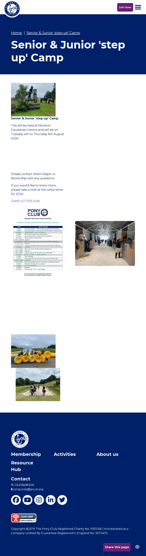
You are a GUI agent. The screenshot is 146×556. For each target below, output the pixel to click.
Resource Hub (22, 466)
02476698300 (22, 485)
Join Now (125, 7)
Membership (26, 454)
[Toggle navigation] (138, 7)
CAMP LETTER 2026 (25, 201)
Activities (65, 454)
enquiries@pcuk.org (27, 489)
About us (107, 454)
